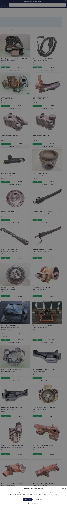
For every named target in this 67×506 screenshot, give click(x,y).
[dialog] (33, 496)
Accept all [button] (28, 499)
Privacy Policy (33, 496)
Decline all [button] (39, 499)
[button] (33, 503)
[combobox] (63, 488)
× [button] (65, 488)
